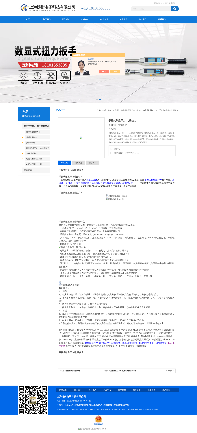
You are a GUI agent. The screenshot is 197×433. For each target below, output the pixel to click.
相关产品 (78, 163)
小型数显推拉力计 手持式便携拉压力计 (122, 371)
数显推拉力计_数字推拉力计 (36, 126)
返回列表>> (170, 371)
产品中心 (85, 19)
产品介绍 (64, 163)
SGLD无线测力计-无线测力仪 (37, 148)
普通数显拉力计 (32, 137)
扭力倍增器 (105, 405)
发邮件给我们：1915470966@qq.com (126, 153)
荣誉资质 (124, 19)
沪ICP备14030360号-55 (105, 409)
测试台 (98, 405)
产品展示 (116, 110)
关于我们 (47, 19)
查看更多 (28, 170)
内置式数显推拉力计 (34, 164)
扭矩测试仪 (83, 405)
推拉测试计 (30, 143)
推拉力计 (68, 405)
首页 (28, 19)
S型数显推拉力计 (32, 153)
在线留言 (164, 3)
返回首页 (156, 3)
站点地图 (131, 409)
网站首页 (63, 390)
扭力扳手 (75, 405)
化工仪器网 (147, 409)
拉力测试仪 (91, 405)
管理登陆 (155, 409)
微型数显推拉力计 (33, 132)
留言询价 (92, 163)
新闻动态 (66, 19)
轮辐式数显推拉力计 (34, 159)
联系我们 (172, 3)
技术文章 (104, 19)
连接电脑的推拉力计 (73, 371)
